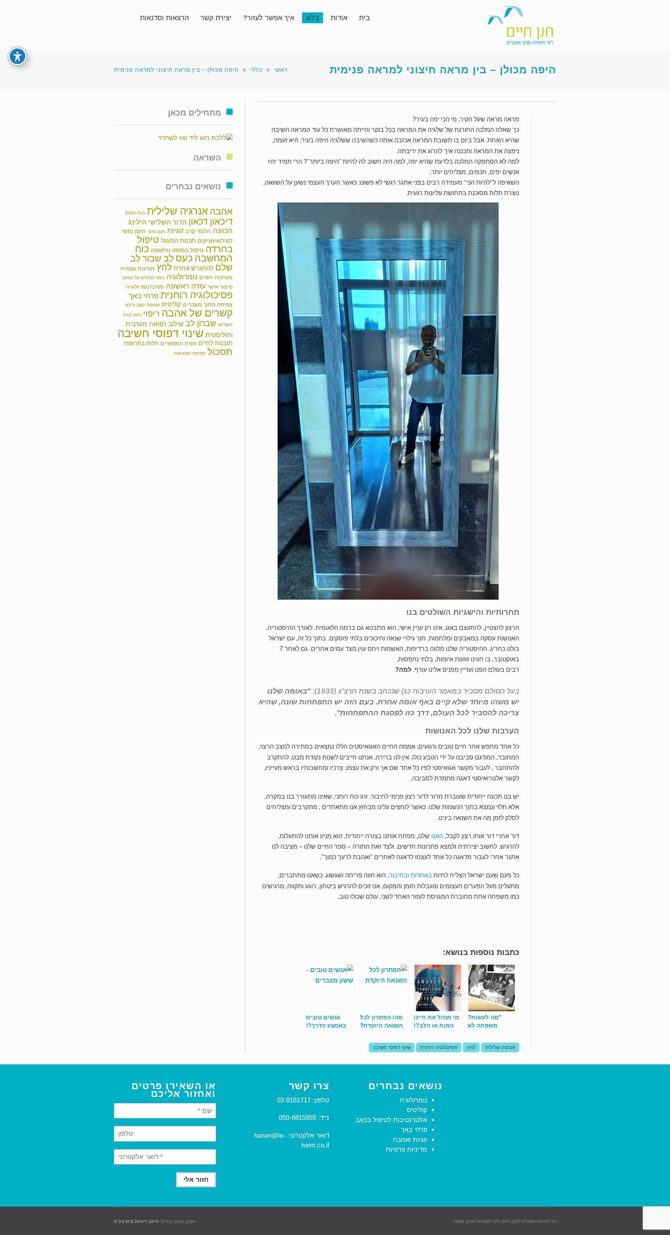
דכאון (198, 221)
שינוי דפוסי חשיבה (392, 1047)
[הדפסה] (543, 157)
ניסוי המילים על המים (143, 277)
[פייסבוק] (543, 122)
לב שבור (158, 258)
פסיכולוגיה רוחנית (439, 1047)
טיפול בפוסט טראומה (177, 250)
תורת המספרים (179, 343)
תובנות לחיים (216, 343)
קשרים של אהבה (197, 313)
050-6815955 (297, 1117)
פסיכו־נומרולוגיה (145, 287)
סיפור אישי (220, 287)
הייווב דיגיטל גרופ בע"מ (136, 1221)
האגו (437, 836)
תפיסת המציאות (189, 353)
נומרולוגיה (181, 276)
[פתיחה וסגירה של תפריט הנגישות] (17, 56)
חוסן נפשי (156, 231)
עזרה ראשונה (186, 286)
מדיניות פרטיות (406, 1149)
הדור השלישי (167, 222)
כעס (184, 258)
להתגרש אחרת (193, 268)
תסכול (220, 351)
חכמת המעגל (178, 240)
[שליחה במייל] (543, 174)
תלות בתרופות (141, 343)
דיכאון (221, 221)
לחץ (471, 1047)
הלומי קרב (198, 231)
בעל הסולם (135, 213)
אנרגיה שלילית (500, 1047)
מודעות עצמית (138, 268)
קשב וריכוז (135, 305)
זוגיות (175, 230)
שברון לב (200, 323)
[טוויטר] (543, 140)
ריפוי (151, 313)
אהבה (221, 211)
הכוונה (223, 231)
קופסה (153, 305)
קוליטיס (171, 304)
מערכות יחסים (216, 277)
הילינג (137, 222)
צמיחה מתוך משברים (208, 304)
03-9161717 (294, 1100)
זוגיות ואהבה (410, 1139)
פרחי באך (144, 295)
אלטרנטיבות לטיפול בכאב (391, 1120)
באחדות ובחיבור (410, 875)
